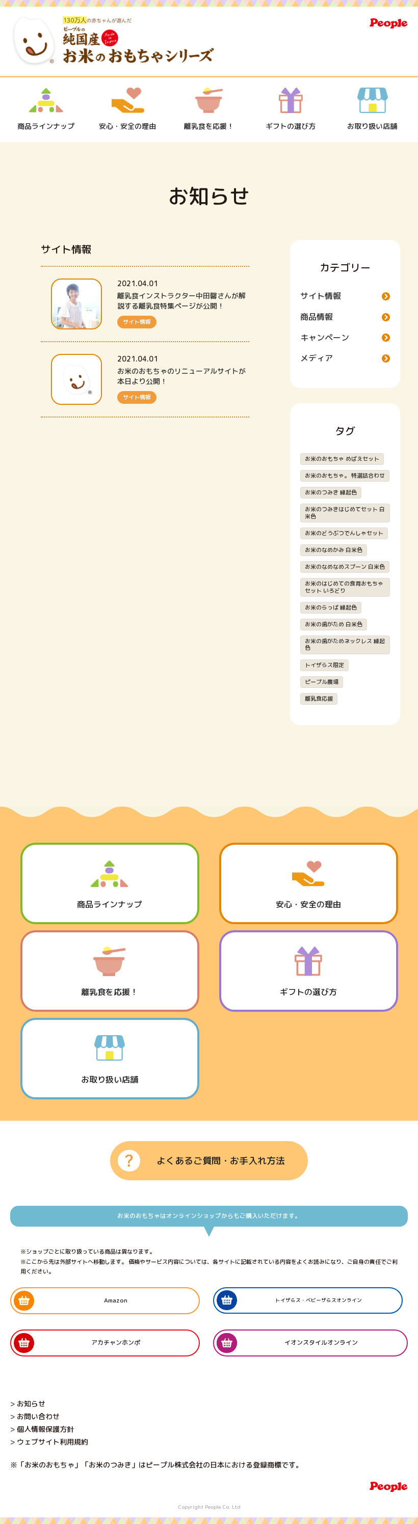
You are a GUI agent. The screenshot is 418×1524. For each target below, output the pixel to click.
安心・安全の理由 (127, 126)
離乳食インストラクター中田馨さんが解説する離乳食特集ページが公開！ (181, 301)
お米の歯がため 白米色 (333, 624)
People (389, 23)
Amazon (115, 1300)
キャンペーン (324, 337)
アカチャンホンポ (115, 1342)
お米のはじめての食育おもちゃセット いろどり (344, 586)
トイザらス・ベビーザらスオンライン (318, 1300)
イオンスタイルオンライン (321, 1342)
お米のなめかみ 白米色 (333, 550)
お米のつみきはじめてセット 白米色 (345, 512)
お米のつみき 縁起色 (331, 492)
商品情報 (316, 316)
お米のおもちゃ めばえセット (342, 459)
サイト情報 (137, 322)
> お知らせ (27, 1403)
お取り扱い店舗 (372, 126)
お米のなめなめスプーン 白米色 (345, 567)
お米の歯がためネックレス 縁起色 (345, 644)
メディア (316, 358)
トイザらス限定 (324, 665)
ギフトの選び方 (291, 126)
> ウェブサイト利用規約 (49, 1442)
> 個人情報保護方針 (42, 1429)
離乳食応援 (319, 699)
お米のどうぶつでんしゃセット (344, 533)
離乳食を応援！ (209, 126)
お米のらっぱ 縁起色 (331, 607)
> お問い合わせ (35, 1416)
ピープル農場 (321, 682)
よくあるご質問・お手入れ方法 (220, 1160)
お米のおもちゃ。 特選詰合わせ (345, 476)
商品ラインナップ (45, 126)
